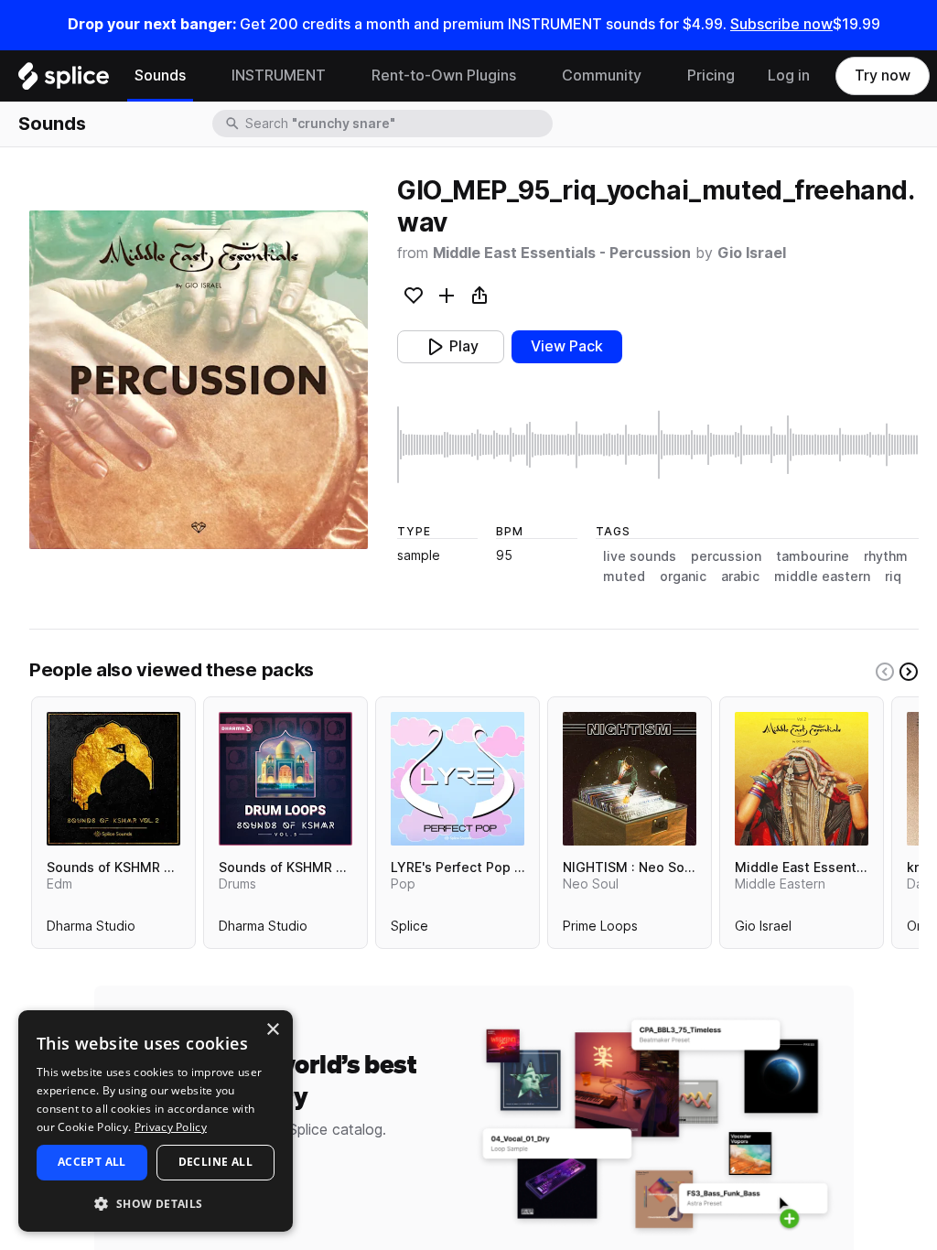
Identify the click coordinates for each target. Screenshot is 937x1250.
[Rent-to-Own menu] (529, 76)
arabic (740, 576)
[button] (156, 1202)
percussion (726, 556)
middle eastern (822, 576)
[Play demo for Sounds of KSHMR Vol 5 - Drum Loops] (285, 778)
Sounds (160, 75)
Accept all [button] (92, 1161)
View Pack (567, 346)
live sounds (639, 556)
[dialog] (155, 1121)
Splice (409, 930)
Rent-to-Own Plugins (444, 75)
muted (624, 576)
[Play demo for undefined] (198, 379)
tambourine (812, 556)
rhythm (886, 556)
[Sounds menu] (199, 76)
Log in (789, 75)
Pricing (711, 75)
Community (601, 75)
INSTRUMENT (279, 75)
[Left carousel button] (885, 672)
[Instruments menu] (339, 76)
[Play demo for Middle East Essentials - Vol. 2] (801, 778)
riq (893, 576)
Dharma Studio (91, 930)
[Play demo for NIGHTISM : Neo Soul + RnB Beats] (629, 778)
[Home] (63, 80)
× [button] (272, 1030)
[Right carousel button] (909, 672)
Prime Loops (600, 930)
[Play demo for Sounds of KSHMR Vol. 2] (113, 778)
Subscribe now (781, 24)
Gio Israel (751, 253)
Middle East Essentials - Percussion (562, 253)
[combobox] (397, 123)
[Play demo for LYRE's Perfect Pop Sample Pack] (457, 778)
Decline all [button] (215, 1161)
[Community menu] (655, 76)
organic (683, 576)
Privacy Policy (171, 1127)
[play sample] (658, 445)
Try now (882, 75)
